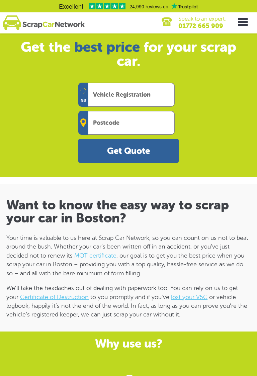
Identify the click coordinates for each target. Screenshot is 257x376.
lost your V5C (189, 297)
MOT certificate (95, 255)
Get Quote (128, 151)
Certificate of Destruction (54, 297)
